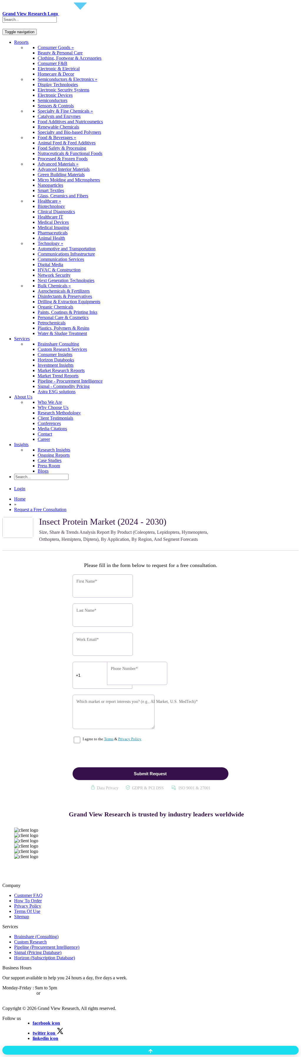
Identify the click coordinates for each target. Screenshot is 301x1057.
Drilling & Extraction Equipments (69, 301)
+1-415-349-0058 (18, 993)
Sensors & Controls (56, 105)
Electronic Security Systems (63, 89)
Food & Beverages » (57, 137)
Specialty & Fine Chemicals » (65, 111)
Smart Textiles (51, 190)
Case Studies (49, 460)
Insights (21, 444)
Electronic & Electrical (59, 68)
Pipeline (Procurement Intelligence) (46, 947)
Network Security (54, 275)
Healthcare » (49, 201)
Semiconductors (52, 100)
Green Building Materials (61, 174)
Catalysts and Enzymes (59, 116)
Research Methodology (59, 412)
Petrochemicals (52, 322)
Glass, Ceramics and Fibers (63, 195)
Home (20, 498)
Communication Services (61, 259)
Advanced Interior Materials (64, 169)
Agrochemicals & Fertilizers (64, 291)
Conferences (49, 423)
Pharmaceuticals (53, 232)
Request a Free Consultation (40, 509)
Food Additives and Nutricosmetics (70, 121)
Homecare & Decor (56, 73)
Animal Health (51, 238)
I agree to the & (111, 739)
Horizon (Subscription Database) (44, 957)
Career (44, 439)
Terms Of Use (27, 911)
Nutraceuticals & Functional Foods (70, 153)
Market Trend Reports (58, 375)
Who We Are (50, 402)
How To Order (28, 900)
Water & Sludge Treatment (62, 333)
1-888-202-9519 (56, 993)
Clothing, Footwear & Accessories (69, 58)
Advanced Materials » (58, 163)
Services (22, 338)
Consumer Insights (55, 354)
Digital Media (50, 264)
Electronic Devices (55, 95)
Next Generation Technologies (66, 280)
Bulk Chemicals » (54, 285)
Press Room (49, 465)
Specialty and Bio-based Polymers (69, 132)
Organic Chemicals (55, 306)
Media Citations (52, 428)
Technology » (50, 243)
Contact (45, 433)
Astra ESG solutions (57, 391)
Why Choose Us (53, 407)
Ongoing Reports (54, 455)
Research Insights (54, 449)
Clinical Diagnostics (56, 211)
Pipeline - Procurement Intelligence (70, 381)
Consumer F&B (52, 63)
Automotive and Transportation (67, 248)
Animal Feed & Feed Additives (67, 142)
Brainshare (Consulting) (36, 936)
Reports (21, 42)
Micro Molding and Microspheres (69, 179)
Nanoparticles (50, 185)
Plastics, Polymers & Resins (63, 328)
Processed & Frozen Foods (63, 158)
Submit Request (150, 773)
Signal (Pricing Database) (37, 952)
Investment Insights (55, 365)
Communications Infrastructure (66, 253)
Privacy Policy (129, 739)
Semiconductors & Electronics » (67, 79)
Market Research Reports (61, 370)
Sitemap (21, 916)
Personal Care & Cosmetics (63, 317)
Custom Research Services (62, 349)
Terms (108, 739)
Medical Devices (53, 222)
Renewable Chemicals (58, 126)
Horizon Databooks (56, 359)
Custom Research (30, 941)
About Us (23, 396)
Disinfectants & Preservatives (65, 296)
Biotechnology (51, 206)
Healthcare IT (50, 216)
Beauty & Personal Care (60, 52)
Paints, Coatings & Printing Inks (67, 312)
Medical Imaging (53, 227)
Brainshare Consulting (58, 343)
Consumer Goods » (56, 47)
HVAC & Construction (59, 269)
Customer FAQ (28, 895)
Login (19, 488)
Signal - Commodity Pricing (64, 386)
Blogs (43, 471)
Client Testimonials (55, 418)
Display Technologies (58, 84)
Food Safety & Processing (62, 148)
